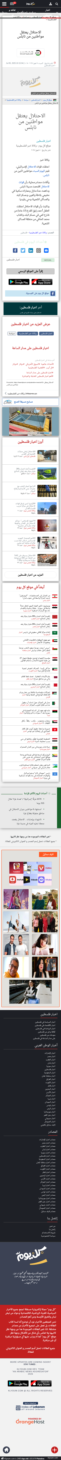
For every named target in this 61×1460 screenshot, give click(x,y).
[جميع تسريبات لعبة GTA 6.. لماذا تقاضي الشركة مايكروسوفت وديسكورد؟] (16, 899)
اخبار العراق (50, 1079)
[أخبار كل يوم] (30, 4)
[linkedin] (30, 252)
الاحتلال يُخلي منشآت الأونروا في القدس (30, 313)
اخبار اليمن (51, 1108)
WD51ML (47, 260)
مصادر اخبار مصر (48, 1143)
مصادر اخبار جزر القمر (46, 1201)
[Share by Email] (46, 252)
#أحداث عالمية (47, 364)
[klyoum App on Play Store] (19, 1386)
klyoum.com (53, 1458)
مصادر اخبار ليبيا (48, 1185)
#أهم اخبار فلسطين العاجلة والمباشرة (37, 376)
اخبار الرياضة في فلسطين (45, 1028)
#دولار (21, 364)
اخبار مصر (51, 1056)
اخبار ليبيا (51, 1099)
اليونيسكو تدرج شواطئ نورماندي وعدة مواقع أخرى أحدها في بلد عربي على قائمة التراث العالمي (35, 757)
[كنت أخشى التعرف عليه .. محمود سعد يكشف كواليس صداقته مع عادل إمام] (16, 967)
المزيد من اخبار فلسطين (30, 575)
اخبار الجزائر (50, 1095)
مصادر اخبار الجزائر (47, 1182)
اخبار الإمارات (50, 1053)
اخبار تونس (50, 1105)
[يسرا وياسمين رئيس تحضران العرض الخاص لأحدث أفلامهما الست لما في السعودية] (44, 921)
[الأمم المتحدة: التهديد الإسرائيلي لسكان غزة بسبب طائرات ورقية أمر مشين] (47, 549)
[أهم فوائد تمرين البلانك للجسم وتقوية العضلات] (16, 921)
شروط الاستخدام (48, 1233)
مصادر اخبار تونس (48, 1192)
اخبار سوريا (50, 1066)
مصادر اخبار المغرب (47, 1146)
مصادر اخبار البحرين (47, 1175)
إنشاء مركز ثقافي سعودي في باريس (36, 632)
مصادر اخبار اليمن (48, 1195)
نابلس (46, 175)
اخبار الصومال (49, 1121)
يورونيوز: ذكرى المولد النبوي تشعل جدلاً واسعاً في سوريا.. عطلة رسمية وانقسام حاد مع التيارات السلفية (35, 608)
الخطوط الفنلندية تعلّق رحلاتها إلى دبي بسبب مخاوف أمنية (35, 740)
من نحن (52, 1226)
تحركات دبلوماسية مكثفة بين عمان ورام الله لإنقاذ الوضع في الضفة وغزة (34, 694)
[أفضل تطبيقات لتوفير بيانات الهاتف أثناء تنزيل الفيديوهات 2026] (30, 874)
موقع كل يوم (47, 100)
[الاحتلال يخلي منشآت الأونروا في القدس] (47, 462)
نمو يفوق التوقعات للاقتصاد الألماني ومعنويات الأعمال (36, 641)
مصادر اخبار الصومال (47, 1208)
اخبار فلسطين (36, 100)
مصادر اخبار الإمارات (47, 1139)
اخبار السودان (50, 1102)
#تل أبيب (50, 368)
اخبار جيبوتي (50, 1118)
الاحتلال (32, 167)
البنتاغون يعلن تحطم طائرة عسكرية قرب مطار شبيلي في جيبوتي (34, 766)
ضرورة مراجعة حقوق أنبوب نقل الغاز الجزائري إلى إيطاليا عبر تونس (36, 730)
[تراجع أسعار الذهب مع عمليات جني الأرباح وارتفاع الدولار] (47, 497)
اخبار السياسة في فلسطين (45, 1022)
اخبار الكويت (50, 1082)
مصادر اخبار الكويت (47, 1169)
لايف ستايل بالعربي (48, 1125)
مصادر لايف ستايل (48, 1211)
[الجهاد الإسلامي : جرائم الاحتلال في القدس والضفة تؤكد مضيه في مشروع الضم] (47, 532)
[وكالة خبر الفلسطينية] (30, 53)
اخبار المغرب (50, 1059)
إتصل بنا (52, 1229)
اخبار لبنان (51, 1063)
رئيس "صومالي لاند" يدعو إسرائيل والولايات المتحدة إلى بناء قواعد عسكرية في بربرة (34, 775)
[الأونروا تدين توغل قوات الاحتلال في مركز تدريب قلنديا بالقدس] (47, 514)
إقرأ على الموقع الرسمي (30, 271)
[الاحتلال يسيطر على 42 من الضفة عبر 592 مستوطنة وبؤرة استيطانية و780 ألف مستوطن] (47, 566)
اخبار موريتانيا (49, 1112)
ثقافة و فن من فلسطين (46, 1032)
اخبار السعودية (49, 1073)
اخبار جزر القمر (49, 1115)
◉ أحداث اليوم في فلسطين (30, 242)
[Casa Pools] (30, 421)
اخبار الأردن (50, 1092)
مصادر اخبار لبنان (48, 1149)
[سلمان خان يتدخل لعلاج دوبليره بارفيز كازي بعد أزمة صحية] (16, 944)
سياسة (12, 333)
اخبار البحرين (50, 1089)
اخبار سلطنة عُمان (48, 1076)
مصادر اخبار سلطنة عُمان (45, 1162)
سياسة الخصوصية (48, 1236)
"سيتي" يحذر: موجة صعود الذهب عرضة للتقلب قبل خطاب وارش (34, 649)
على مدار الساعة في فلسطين (44, 1038)
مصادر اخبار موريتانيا (47, 1198)
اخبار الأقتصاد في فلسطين (45, 1025)
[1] (12, 3)
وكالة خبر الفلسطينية (14, 100)
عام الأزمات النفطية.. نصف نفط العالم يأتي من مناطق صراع (35, 678)
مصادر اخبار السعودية (47, 1159)
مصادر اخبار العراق (48, 1166)
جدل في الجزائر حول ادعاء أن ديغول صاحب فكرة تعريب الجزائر (36, 704)
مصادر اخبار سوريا (48, 1153)
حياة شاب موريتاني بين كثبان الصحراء (35, 747)
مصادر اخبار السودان (47, 1188)
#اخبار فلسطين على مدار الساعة (39, 373)
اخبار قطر (51, 1086)
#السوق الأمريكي (33, 364)
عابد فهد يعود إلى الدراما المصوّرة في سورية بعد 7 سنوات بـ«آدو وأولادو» (36, 712)
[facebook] (14, 252)
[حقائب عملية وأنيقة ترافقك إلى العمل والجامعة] (30, 992)
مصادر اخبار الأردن (48, 1179)
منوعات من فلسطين (47, 1035)
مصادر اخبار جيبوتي (47, 1205)
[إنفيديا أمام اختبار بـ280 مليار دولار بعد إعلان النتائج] (47, 479)
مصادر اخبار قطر (48, 1172)
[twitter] (22, 252)
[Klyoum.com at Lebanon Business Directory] (30, 1411)
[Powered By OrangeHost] (30, 1425)
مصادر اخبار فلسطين (47, 1156)
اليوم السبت (39, 171)
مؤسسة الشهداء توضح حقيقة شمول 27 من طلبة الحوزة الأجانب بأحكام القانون (35, 659)
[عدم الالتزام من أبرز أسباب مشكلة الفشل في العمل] (44, 944)
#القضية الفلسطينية (36, 368)
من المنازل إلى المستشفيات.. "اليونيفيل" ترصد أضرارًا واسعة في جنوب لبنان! (34, 597)
